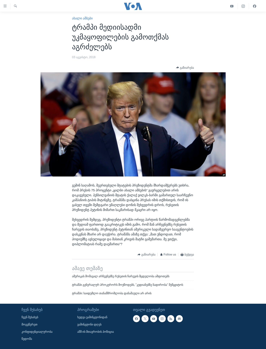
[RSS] (170, 318)
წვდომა (27, 338)
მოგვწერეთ (29, 324)
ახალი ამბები (82, 18)
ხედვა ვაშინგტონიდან (92, 317)
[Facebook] (254, 6)
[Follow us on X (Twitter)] (145, 318)
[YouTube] (232, 6)
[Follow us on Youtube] (153, 318)
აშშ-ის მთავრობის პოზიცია (95, 331)
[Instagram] (243, 6)
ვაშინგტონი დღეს (89, 324)
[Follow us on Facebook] (136, 318)
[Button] (185, 67)
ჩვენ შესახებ (30, 317)
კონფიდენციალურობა (37, 331)
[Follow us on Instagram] (162, 318)
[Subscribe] (179, 318)
